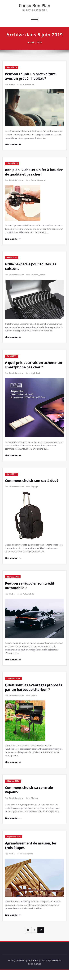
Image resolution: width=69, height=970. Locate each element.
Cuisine (34, 274)
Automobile (28, 84)
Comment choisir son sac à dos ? (31, 480)
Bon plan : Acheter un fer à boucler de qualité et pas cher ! (34, 171)
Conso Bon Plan (34, 5)
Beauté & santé (38, 180)
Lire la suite (11, 144)
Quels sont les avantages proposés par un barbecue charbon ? (33, 687)
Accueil (31, 42)
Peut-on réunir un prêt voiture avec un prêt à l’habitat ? (30, 76)
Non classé (28, 853)
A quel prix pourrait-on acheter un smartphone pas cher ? (33, 364)
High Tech (35, 373)
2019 (39, 42)
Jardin (42, 274)
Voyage (34, 486)
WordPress (33, 960)
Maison (34, 798)
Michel (12, 84)
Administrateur (16, 180)
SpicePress (53, 960)
